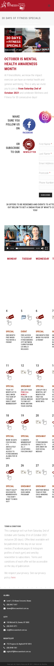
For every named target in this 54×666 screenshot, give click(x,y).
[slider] (25, 248)
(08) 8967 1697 (12, 605)
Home (16, 23)
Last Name (45, 153)
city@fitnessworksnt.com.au (17, 630)
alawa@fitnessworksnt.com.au (18, 608)
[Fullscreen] (46, 248)
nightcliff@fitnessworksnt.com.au (19, 652)
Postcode (44, 173)
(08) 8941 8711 (12, 626)
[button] (27, 238)
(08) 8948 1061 (12, 648)
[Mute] (42, 248)
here (13, 577)
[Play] (7, 248)
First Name (45, 144)
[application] (27, 238)
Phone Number (46, 182)
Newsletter (29, 152)
